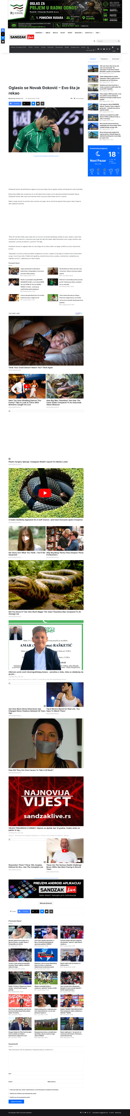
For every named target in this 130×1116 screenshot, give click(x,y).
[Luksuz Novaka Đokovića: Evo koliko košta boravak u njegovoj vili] (14, 297)
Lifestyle (88, 32)
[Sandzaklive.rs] (21, 37)
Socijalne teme (75, 47)
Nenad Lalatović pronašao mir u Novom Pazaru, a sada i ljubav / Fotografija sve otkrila (19, 942)
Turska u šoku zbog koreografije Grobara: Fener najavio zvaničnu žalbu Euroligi (19, 965)
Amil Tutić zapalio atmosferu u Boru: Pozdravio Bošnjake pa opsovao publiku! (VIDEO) (44, 942)
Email (11, 1081)
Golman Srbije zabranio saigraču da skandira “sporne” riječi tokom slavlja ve (71, 942)
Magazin (78, 32)
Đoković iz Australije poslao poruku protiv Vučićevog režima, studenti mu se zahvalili (71, 282)
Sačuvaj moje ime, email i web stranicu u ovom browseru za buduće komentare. (34, 1089)
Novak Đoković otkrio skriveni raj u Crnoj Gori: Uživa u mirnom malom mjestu (70, 271)
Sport (70, 32)
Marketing (118, 1112)
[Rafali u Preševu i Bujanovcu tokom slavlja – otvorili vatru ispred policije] (20, 977)
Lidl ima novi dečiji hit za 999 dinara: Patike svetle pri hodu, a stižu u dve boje (110, 116)
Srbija (48, 32)
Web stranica (52, 1081)
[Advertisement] (46, 69)
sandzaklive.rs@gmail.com (100, 1112)
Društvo (36, 47)
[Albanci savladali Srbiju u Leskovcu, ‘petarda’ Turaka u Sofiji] (46, 977)
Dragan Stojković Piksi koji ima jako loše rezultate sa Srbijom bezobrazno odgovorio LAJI (20, 1033)
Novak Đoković (46, 903)
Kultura (83, 47)
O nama (111, 1112)
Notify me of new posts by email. (20, 1097)
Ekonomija (50, 47)
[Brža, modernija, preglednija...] (46, 889)
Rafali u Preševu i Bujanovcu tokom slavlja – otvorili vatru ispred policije (20, 988)
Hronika (43, 47)
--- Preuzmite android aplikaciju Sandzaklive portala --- (46, 156)
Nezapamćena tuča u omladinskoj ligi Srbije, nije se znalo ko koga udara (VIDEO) (45, 1033)
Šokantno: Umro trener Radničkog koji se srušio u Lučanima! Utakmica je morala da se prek (46, 965)
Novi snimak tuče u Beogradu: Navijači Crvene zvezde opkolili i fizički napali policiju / (70, 988)
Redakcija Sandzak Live (16, 98)
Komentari (115, 59)
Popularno (104, 59)
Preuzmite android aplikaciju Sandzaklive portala (46, 878)
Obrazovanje (59, 47)
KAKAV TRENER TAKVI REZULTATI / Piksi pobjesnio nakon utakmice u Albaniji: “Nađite (71, 1011)
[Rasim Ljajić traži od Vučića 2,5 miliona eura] (72, 955)
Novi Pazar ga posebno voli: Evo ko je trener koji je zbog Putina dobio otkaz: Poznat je (20, 1011)
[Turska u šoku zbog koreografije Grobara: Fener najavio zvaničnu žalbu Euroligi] (20, 955)
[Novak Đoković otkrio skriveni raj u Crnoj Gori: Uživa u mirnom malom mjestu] (53, 271)
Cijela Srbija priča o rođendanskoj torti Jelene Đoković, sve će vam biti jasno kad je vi (45, 1011)
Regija (55, 32)
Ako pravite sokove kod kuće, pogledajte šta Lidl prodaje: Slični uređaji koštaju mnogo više (110, 125)
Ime (10, 1073)
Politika (30, 47)
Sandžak (38, 32)
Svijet (62, 32)
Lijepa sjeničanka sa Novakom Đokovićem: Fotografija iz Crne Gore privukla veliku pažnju (32, 271)
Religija (67, 47)
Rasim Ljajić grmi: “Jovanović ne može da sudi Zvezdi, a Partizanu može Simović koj (71, 1033)
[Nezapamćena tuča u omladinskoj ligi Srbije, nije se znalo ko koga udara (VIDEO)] (46, 1023)
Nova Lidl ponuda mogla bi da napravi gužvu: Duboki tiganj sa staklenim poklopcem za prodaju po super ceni (110, 135)
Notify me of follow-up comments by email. (23, 1093)
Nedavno (93, 59)
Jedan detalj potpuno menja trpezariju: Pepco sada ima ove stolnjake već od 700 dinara (110, 78)
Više (97, 32)
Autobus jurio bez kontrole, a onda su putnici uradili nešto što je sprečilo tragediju (110, 87)
